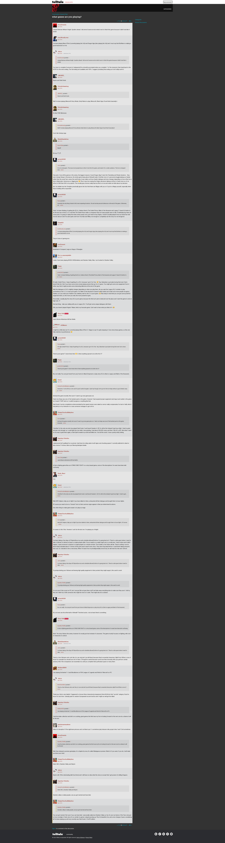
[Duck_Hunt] (55, 474)
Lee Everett (61, 244)
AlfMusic (64, 325)
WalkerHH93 (62, 667)
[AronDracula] (55, 25)
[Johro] (55, 52)
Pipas (58, 201)
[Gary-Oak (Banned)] (55, 314)
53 (130, 21)
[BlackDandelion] (55, 140)
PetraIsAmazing (63, 86)
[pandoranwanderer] (55, 725)
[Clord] (55, 381)
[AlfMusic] (56, 324)
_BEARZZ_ (61, 75)
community (69, 2)
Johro (60, 51)
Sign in (54, 828)
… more (61, 170)
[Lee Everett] (55, 245)
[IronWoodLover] (55, 38)
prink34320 (62, 159)
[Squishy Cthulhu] (55, 439)
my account (168, 2)
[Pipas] (55, 267)
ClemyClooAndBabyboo (63, 386)
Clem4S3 (60, 222)
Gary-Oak (61, 313)
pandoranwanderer (64, 724)
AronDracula (62, 25)
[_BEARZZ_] (55, 76)
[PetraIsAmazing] (55, 87)
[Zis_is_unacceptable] (55, 256)
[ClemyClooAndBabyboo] (55, 413)
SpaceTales (60, 145)
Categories (167, 9)
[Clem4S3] (55, 223)
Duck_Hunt (61, 473)
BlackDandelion (63, 139)
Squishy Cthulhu (63, 438)
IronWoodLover (63, 37)
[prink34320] (55, 160)
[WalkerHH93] (55, 668)
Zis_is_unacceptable (64, 255)
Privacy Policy (89, 837)
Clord (59, 380)
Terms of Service (80, 837)
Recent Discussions (141, 22)
